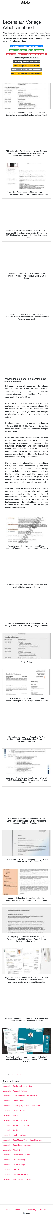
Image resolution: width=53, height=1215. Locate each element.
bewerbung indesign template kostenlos (26, 46)
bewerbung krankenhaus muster (26, 65)
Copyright (44, 1209)
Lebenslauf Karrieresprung (14, 1159)
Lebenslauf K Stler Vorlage (14, 1164)
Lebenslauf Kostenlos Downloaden (17, 1145)
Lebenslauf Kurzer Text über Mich (17, 1125)
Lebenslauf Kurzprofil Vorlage (15, 1120)
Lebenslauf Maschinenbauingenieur (17, 1179)
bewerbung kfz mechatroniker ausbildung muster (26, 54)
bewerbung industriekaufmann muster (26, 73)
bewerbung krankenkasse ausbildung (26, 69)
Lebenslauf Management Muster (16, 1154)
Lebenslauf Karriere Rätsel (14, 1110)
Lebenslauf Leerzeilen (12, 1169)
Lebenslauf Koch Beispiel (13, 1100)
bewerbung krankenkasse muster (26, 61)
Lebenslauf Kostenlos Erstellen (15, 1174)
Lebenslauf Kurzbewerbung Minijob (17, 1086)
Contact (17, 1209)
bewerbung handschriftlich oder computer (26, 50)
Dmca (7, 1209)
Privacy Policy (30, 1209)
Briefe (25, 2)
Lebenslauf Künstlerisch (13, 1149)
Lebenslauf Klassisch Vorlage (15, 1090)
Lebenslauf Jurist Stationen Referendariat (20, 1095)
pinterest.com (16, 1074)
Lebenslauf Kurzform (11, 1130)
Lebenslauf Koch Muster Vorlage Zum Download (22, 1140)
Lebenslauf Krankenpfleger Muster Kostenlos (21, 1105)
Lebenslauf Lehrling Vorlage (14, 1135)
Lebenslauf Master (10, 1115)
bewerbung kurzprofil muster (26, 58)
